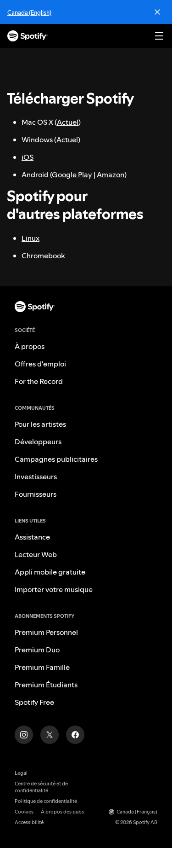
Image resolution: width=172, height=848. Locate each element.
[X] (49, 735)
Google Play (72, 174)
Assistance (32, 537)
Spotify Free (34, 702)
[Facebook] (75, 735)
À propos (29, 346)
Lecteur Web (36, 554)
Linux (30, 238)
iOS (27, 157)
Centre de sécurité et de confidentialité (41, 787)
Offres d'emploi (40, 364)
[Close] (157, 12)
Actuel (67, 122)
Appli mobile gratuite (50, 572)
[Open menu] (159, 35)
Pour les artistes (40, 424)
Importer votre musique (54, 589)
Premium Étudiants (46, 685)
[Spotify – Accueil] (27, 35)
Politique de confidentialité (46, 801)
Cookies (24, 811)
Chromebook (43, 255)
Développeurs (38, 441)
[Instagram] (24, 735)
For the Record (39, 381)
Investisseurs (36, 476)
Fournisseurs (35, 494)
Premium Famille (42, 667)
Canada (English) (29, 12)
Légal (21, 773)
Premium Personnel (46, 632)
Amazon (110, 174)
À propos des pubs (62, 811)
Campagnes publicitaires (56, 459)
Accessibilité (29, 822)
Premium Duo (37, 650)
